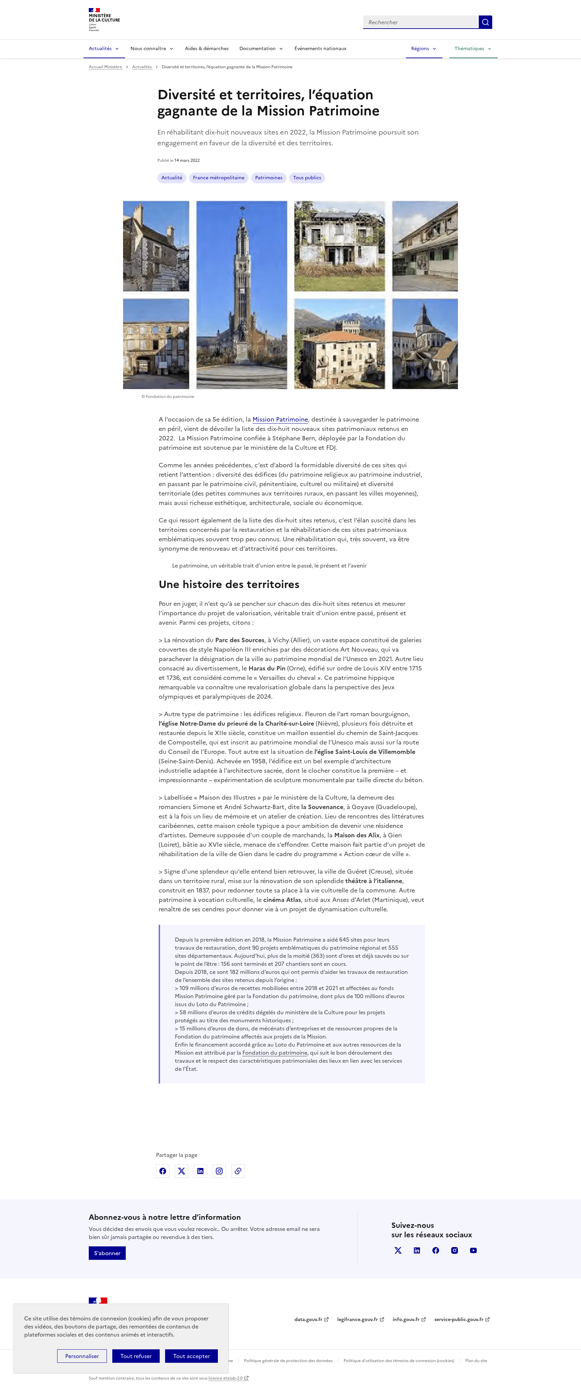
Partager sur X (181, 1171)
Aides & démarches (207, 48)
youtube (473, 1250)
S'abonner (107, 1253)
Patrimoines (268, 177)
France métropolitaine (218, 177)
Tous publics (307, 177)
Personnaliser (82, 1356)
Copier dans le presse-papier (238, 1171)
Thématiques (469, 48)
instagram (454, 1250)
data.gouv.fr (308, 1319)
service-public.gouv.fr (458, 1319)
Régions (420, 48)
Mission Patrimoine (280, 419)
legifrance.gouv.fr (357, 1319)
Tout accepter (191, 1356)
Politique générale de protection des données (288, 1361)
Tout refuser (136, 1356)
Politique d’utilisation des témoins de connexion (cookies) (399, 1361)
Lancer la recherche (485, 22)
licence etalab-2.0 (225, 1378)
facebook (435, 1250)
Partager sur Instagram (219, 1171)
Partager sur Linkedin (200, 1171)
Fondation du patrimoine (274, 1053)
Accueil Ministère (106, 67)
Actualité (171, 177)
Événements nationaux (320, 48)
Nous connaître (148, 48)
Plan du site (476, 1361)
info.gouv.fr (406, 1319)
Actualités (100, 48)
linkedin (417, 1250)
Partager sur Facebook (162, 1171)
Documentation (257, 48)
